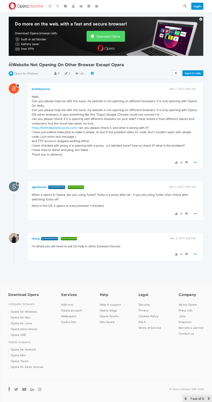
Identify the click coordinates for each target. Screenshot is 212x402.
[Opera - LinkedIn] (32, 389)
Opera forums (109, 316)
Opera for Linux (21, 323)
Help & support (110, 304)
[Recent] (58, 6)
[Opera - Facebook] (9, 389)
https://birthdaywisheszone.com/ (54, 127)
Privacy (144, 310)
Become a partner (191, 327)
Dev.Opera (107, 322)
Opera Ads (68, 322)
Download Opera (108, 36)
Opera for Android (23, 349)
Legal (143, 294)
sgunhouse (39, 187)
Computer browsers (21, 304)
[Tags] (66, 6)
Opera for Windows (26, 73)
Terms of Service (150, 327)
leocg (35, 238)
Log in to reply (193, 73)
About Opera (188, 304)
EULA (142, 322)
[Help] (97, 6)
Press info (185, 310)
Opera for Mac (21, 317)
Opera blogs (108, 310)
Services (69, 294)
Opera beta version (24, 329)
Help (104, 294)
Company (187, 294)
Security (144, 304)
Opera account (71, 310)
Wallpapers (68, 316)
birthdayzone (41, 89)
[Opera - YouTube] (24, 389)
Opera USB (18, 334)
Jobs (182, 316)
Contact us (186, 333)
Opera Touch (19, 361)
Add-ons (67, 304)
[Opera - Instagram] (39, 389)
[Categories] (50, 6)
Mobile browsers (19, 342)
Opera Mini (18, 355)
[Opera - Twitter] (16, 389)
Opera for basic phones (27, 366)
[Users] (73, 6)
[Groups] (81, 6)
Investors (185, 322)
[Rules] (89, 6)
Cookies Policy (148, 316)
